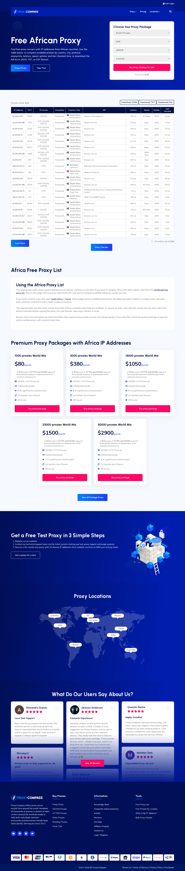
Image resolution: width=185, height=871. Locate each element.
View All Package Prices (92, 497)
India (113, 635)
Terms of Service (140, 867)
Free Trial (41, 68)
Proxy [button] (132, 11)
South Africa (57, 299)
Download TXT (147, 102)
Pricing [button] (143, 11)
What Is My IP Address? (146, 813)
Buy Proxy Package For (141, 67)
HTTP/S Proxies (59, 813)
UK (87, 615)
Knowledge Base (101, 804)
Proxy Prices (20, 68)
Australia (130, 650)
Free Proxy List (142, 804)
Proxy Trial (57, 826)
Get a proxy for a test (25, 555)
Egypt (68, 299)
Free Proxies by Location (146, 809)
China (121, 628)
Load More (20, 243)
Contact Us (99, 830)
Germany (93, 620)
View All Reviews (92, 763)
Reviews (98, 817)
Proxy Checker (101, 247)
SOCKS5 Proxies (59, 809)
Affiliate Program (101, 826)
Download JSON (129, 102)
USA (60, 625)
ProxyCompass (99, 867)
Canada (54, 615)
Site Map (98, 822)
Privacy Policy (156, 867)
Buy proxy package (37, 408)
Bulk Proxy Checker (144, 817)
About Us (126, 867)
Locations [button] (154, 11)
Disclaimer (169, 867)
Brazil (75, 644)
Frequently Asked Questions (106, 809)
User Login (169, 4)
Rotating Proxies (59, 822)
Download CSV (165, 102)
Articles (97, 813)
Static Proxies (58, 817)
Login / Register (101, 835)
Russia (118, 615)
